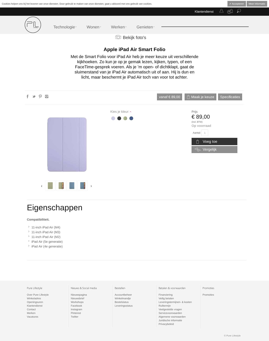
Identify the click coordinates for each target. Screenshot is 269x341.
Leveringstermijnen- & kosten (175, 302)
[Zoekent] (239, 11)
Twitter (74, 316)
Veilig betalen (166, 298)
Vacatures (32, 316)
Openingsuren (35, 302)
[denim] (72, 185)
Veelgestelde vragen (170, 309)
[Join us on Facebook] (28, 97)
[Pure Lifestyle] (33, 25)
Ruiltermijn (165, 305)
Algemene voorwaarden (172, 316)
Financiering (166, 294)
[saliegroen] (50, 185)
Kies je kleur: (120, 111)
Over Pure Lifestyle (38, 294)
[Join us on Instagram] (47, 97)
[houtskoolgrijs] (119, 118)
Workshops (77, 302)
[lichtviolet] (113, 118)
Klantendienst (204, 11)
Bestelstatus (122, 302)
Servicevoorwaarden (170, 313)
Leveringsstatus (124, 305)
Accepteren (237, 3)
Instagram (76, 309)
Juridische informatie (170, 320)
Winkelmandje (123, 298)
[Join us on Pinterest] (41, 97)
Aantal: (197, 132)
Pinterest (76, 313)
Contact (31, 309)
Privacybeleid (166, 324)
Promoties (208, 294)
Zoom (66, 144)
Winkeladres (34, 298)
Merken (31, 313)
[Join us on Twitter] (34, 97)
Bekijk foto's (134, 37)
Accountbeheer (123, 294)
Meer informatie (257, 3)
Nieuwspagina (79, 294)
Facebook (76, 305)
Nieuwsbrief (77, 298)
